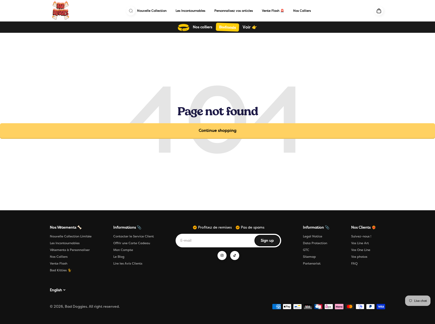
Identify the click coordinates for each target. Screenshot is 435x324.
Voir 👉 (250, 27)
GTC (306, 250)
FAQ (354, 263)
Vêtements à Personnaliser (70, 250)
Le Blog (118, 257)
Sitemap (309, 257)
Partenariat (312, 263)
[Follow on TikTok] (234, 255)
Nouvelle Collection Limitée (71, 236)
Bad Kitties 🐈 (60, 270)
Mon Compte (123, 250)
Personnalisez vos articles (233, 11)
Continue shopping (218, 130)
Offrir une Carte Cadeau (131, 243)
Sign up (270, 241)
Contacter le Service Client (133, 236)
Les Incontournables (190, 11)
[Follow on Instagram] (222, 255)
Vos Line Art (360, 243)
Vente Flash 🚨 (273, 11)
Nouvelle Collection (152, 11)
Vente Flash (58, 263)
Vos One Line (360, 250)
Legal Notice (312, 236)
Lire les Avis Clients (127, 263)
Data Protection (315, 243)
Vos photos (359, 257)
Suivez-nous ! (361, 236)
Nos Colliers (302, 11)
